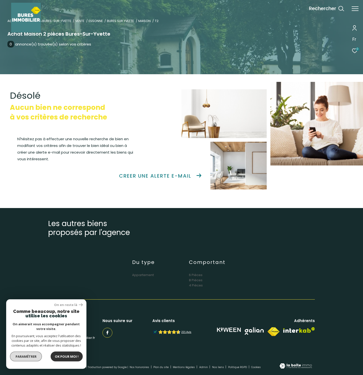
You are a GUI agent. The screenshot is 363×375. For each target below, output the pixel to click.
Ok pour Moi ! (67, 356)
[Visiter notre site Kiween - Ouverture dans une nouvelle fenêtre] (229, 329)
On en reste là (66, 305)
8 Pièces (195, 280)
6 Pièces (195, 275)
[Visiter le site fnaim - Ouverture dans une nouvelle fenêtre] (273, 331)
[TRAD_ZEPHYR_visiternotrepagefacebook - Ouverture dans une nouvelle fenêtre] (107, 333)
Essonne (96, 21)
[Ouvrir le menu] (355, 8)
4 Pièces (196, 285)
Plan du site (161, 367)
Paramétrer (26, 356)
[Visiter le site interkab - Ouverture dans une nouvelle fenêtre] (299, 330)
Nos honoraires (140, 367)
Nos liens (218, 367)
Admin (204, 367)
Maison (144, 21)
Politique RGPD (237, 367)
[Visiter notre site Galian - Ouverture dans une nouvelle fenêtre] (254, 331)
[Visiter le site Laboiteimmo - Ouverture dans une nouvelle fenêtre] (296, 366)
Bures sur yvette (120, 21)
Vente (79, 21)
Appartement (143, 275)
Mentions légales (184, 367)
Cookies (256, 367)
